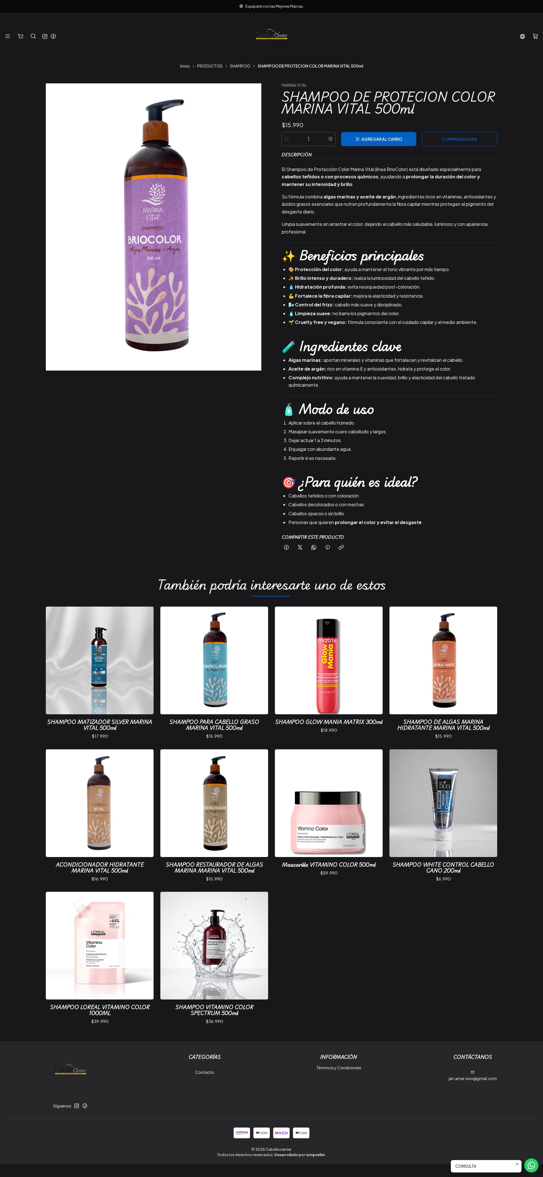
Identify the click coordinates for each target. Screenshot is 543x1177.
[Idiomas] (522, 36)
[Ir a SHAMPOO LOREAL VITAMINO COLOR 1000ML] (100, 945)
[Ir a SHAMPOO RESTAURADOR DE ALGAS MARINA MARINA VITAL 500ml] (214, 803)
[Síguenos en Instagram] (45, 36)
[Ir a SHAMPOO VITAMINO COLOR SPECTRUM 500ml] (214, 945)
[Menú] (7, 36)
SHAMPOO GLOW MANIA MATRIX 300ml (328, 722)
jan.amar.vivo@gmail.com (473, 1078)
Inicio (185, 66)
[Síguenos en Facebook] (53, 36)
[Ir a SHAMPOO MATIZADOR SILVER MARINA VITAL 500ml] (100, 660)
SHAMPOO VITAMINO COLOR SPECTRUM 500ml (214, 1010)
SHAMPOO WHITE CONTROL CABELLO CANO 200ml (443, 867)
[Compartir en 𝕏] (300, 548)
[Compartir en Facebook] (286, 548)
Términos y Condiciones (338, 1067)
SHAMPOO (240, 66)
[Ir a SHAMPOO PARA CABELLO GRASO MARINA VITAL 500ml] (214, 660)
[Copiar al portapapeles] (341, 548)
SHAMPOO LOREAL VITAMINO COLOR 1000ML (100, 1010)
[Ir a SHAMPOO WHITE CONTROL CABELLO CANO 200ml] (443, 803)
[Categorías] (20, 36)
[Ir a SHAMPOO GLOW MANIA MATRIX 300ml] (329, 660)
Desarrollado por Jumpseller (299, 1154)
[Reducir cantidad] (287, 139)
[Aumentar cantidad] (330, 139)
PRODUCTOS (210, 66)
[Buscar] (33, 36)
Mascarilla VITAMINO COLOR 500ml (329, 864)
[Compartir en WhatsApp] (313, 548)
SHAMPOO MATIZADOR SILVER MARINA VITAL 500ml (99, 725)
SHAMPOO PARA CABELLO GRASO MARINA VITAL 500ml (214, 725)
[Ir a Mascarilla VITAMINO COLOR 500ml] (329, 803)
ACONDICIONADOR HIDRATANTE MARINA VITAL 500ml (100, 867)
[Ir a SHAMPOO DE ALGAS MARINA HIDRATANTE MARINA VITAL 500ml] (443, 660)
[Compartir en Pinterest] (327, 548)
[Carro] (535, 36)
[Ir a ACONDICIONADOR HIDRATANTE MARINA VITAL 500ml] (100, 803)
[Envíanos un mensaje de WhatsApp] (531, 1165)
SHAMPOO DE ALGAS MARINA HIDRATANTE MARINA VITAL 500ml (443, 725)
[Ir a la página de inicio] (271, 36)
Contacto (204, 1072)
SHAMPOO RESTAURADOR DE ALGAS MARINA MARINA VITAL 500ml (214, 867)
